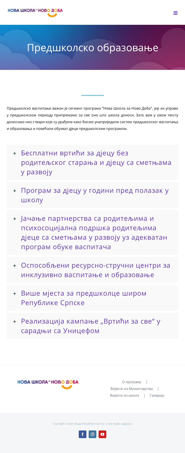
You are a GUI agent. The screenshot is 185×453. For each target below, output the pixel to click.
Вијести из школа (124, 395)
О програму (131, 381)
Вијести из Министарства (132, 388)
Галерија (157, 395)
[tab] (92, 162)
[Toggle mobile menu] (175, 13)
